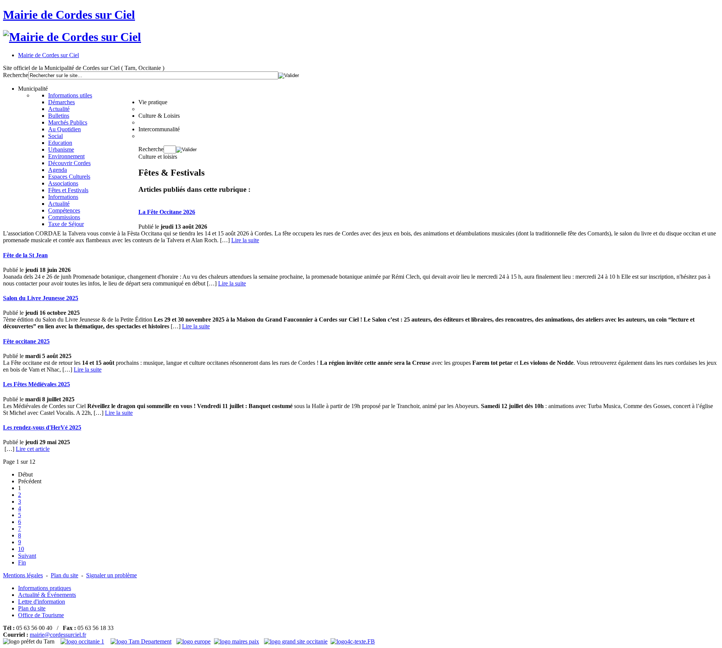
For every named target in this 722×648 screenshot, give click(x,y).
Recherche (15, 75)
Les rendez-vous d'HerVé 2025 (42, 427)
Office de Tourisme (41, 615)
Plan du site (64, 575)
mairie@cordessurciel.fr (58, 634)
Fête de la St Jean (25, 255)
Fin (22, 562)
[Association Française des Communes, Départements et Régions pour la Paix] (237, 641)
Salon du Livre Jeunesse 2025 (40, 298)
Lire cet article (33, 449)
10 (21, 549)
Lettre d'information (41, 601)
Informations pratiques (44, 588)
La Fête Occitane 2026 (166, 212)
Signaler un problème (111, 575)
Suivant (27, 555)
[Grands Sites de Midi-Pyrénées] (296, 641)
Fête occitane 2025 (26, 341)
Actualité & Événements (47, 595)
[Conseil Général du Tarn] (142, 641)
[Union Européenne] (194, 641)
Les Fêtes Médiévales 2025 (36, 384)
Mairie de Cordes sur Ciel (69, 14)
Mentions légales (23, 575)
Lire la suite (245, 240)
